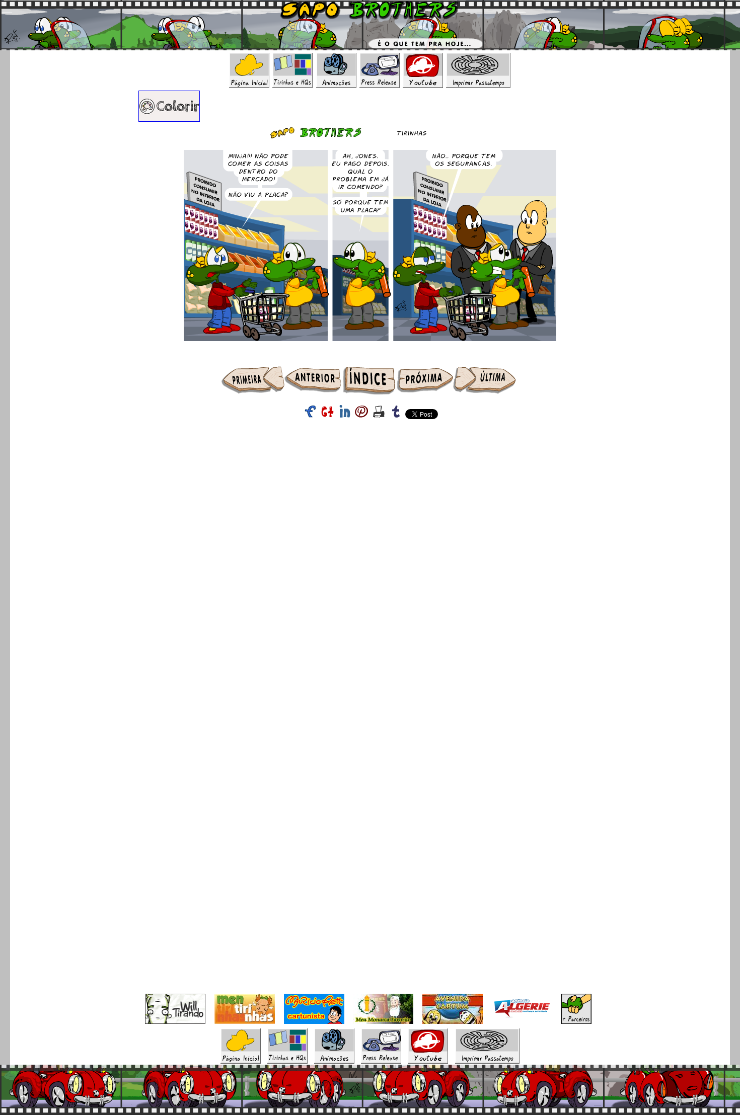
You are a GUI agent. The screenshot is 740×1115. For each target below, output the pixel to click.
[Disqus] (370, 598)
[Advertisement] (370, 447)
